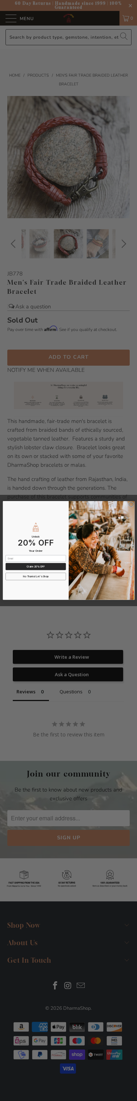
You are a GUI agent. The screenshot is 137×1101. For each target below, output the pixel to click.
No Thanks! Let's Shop (36, 576)
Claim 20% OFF (36, 566)
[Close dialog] (131, 504)
